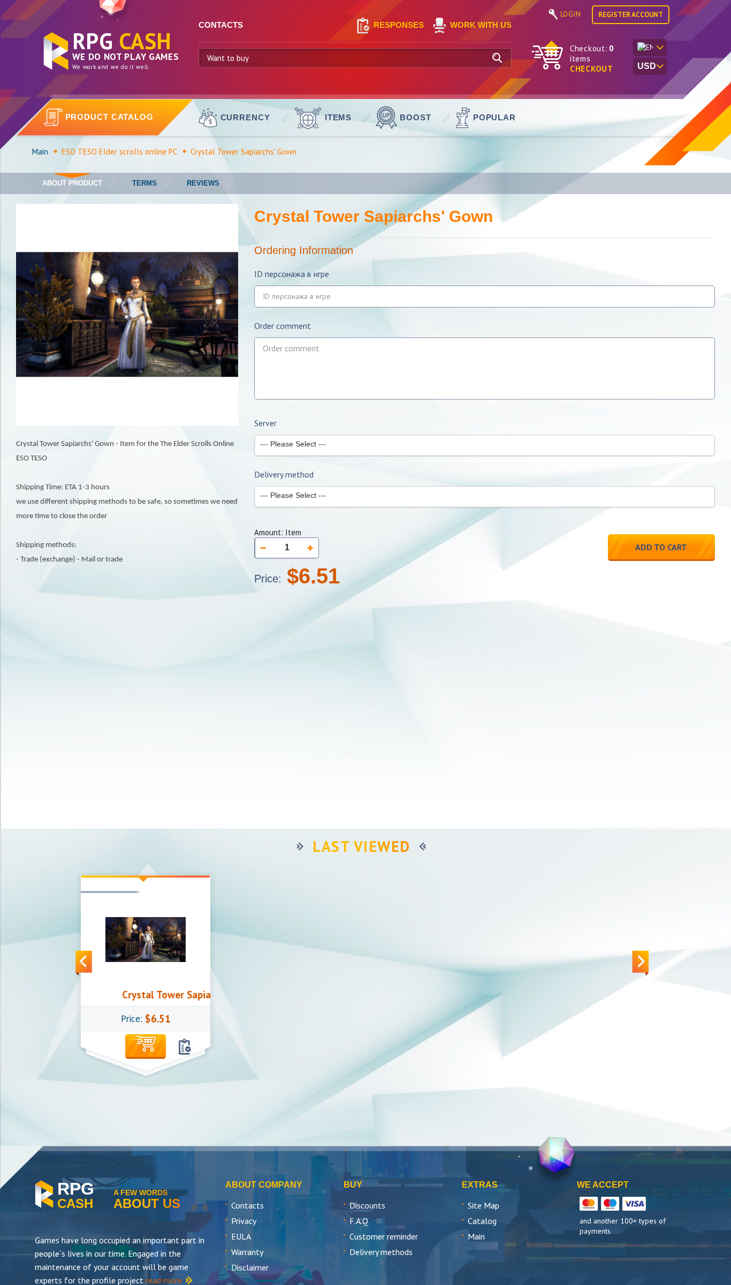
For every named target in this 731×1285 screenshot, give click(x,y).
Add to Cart (661, 547)
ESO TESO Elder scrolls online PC (119, 152)
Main (40, 152)
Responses (399, 24)
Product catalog (109, 116)
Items (338, 117)
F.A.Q (358, 1220)
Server (265, 423)
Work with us (481, 24)
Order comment (282, 326)
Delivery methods (381, 1251)
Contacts (247, 1205)
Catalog (482, 1220)
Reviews (203, 183)
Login (570, 14)
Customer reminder (383, 1236)
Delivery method (284, 475)
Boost (415, 117)
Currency (245, 117)
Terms (144, 183)
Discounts (367, 1205)
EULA (241, 1236)
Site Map (483, 1205)
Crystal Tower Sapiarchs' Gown (169, 994)
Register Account (630, 14)
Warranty (247, 1251)
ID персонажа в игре (291, 274)
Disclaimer (250, 1267)
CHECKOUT (591, 69)
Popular (494, 117)
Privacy (243, 1220)
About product (72, 183)
